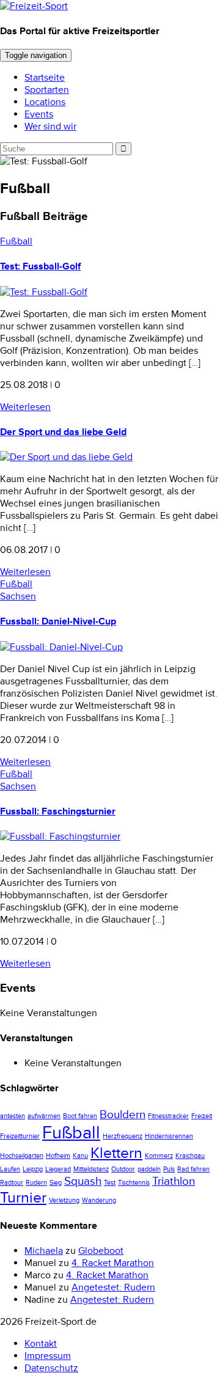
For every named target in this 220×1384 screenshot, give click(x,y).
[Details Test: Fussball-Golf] (43, 292)
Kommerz (159, 1156)
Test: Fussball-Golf (40, 266)
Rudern (36, 1183)
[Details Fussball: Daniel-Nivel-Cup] (61, 647)
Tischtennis (134, 1183)
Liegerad (58, 1169)
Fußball (16, 241)
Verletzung (64, 1200)
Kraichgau (190, 1156)
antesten (12, 1116)
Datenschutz (51, 1368)
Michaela (43, 1251)
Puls (169, 1169)
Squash (82, 1181)
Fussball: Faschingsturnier (58, 811)
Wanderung (99, 1200)
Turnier (23, 1197)
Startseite (44, 77)
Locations (44, 102)
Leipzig (33, 1169)
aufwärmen (44, 1116)
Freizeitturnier (20, 1136)
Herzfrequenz (122, 1136)
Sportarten (46, 90)
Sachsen (18, 596)
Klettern (116, 1153)
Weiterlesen (25, 407)
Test (110, 1183)
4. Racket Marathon (113, 1263)
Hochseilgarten (21, 1156)
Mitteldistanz (91, 1169)
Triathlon (173, 1181)
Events (38, 114)
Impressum (47, 1356)
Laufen (10, 1169)
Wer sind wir (50, 126)
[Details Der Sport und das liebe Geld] (66, 457)
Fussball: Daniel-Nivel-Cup (58, 621)
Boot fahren (80, 1116)
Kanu (80, 1156)
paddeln (149, 1169)
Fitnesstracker (168, 1116)
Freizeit (201, 1116)
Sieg (56, 1183)
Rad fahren (193, 1169)
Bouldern (122, 1115)
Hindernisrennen (169, 1136)
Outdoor (123, 1169)
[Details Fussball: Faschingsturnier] (60, 836)
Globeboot (100, 1251)
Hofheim (58, 1156)
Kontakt (40, 1344)
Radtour (11, 1183)
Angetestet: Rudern (113, 1287)
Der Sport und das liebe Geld (63, 432)
